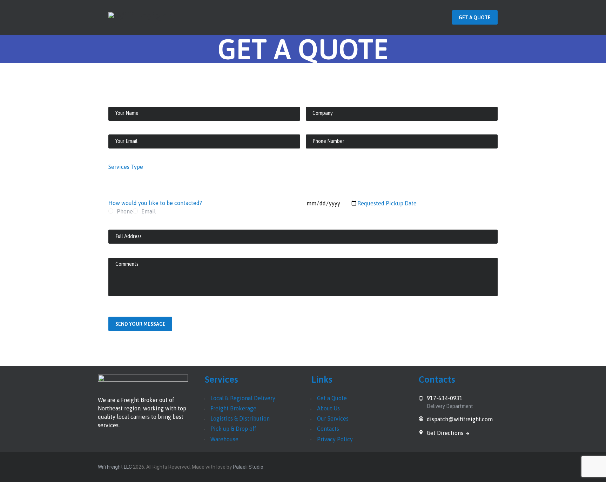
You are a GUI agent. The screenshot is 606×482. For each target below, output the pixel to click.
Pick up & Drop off (233, 428)
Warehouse (224, 439)
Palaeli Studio (248, 467)
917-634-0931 (445, 398)
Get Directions (446, 433)
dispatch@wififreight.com (460, 419)
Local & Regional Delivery (242, 398)
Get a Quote (332, 398)
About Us (328, 408)
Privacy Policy (335, 439)
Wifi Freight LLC (115, 467)
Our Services (333, 418)
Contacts (328, 428)
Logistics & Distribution (240, 418)
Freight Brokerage (233, 408)
